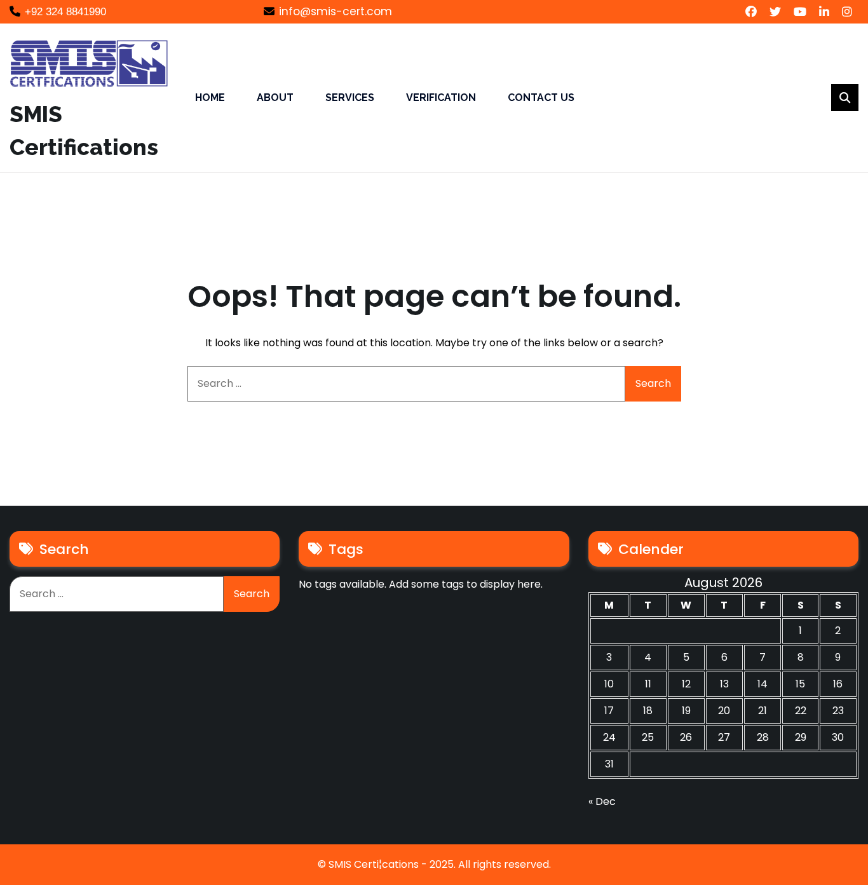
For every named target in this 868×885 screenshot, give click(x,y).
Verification (441, 97)
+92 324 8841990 (65, 12)
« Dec (602, 801)
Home (210, 97)
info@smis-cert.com (335, 11)
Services (349, 97)
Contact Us (541, 97)
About (275, 97)
